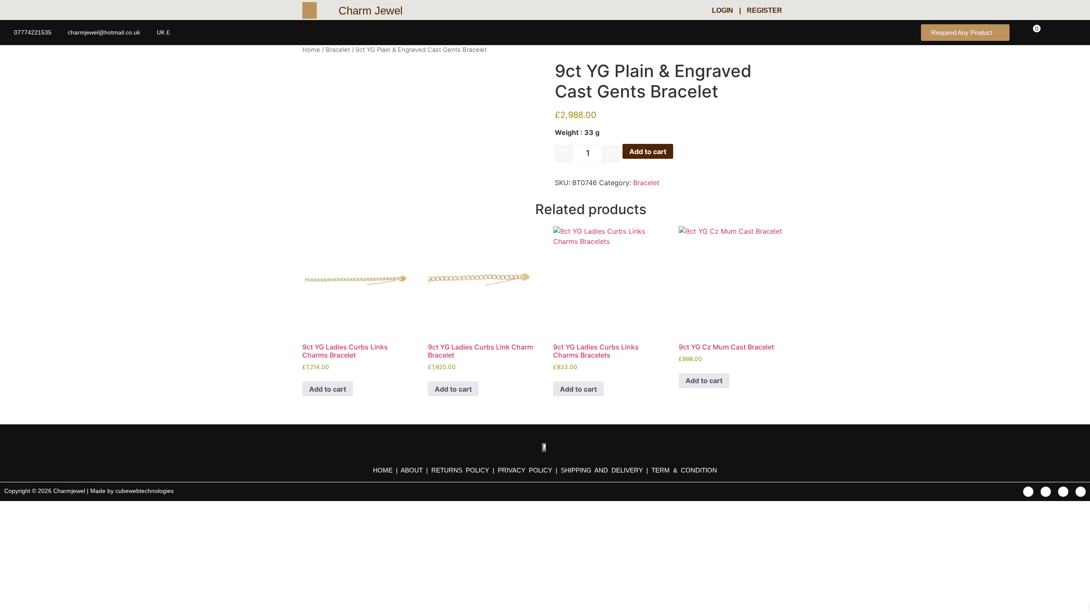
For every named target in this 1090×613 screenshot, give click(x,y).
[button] (320, 10)
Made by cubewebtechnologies (132, 490)
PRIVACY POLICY (525, 470)
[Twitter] (1046, 492)
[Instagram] (1081, 492)
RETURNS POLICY (460, 470)
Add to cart (647, 151)
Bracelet (338, 50)
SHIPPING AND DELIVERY (603, 470)
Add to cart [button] (327, 389)
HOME (384, 470)
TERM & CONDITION (684, 470)
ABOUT (412, 470)
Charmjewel (70, 490)
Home (311, 50)
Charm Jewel (370, 10)
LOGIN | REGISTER (747, 10)
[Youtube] (1063, 492)
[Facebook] (1028, 492)
